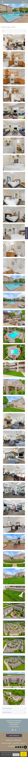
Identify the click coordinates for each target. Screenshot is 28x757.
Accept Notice (23, 754)
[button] (23, 2)
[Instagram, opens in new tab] (15, 730)
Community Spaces (7, 708)
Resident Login (9, 740)
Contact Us (23, 743)
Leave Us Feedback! (15, 735)
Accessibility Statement (13, 746)
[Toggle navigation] (2, 2)
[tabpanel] (14, 369)
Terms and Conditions (6, 743)
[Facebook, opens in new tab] (12, 730)
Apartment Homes (7, 712)
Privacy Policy (16, 743)
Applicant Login (17, 740)
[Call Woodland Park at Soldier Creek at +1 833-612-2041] (25, 2)
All (3, 30)
